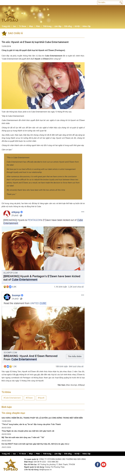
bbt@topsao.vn (45, 469)
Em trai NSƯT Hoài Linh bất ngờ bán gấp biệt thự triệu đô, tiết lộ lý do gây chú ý (35, 444)
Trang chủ (6, 26)
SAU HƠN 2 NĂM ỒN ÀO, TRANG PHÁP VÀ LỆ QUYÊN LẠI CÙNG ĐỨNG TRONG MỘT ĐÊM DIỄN (42, 418)
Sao (14, 26)
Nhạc (31, 26)
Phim (38, 26)
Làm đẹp (58, 26)
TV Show (22, 26)
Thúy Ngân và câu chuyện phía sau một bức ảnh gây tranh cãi (28, 431)
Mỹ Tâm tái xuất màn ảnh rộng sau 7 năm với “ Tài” (23, 437)
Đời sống (68, 26)
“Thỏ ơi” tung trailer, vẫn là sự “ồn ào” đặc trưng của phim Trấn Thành (31, 424)
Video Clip (86, 26)
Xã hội (77, 26)
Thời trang (47, 26)
